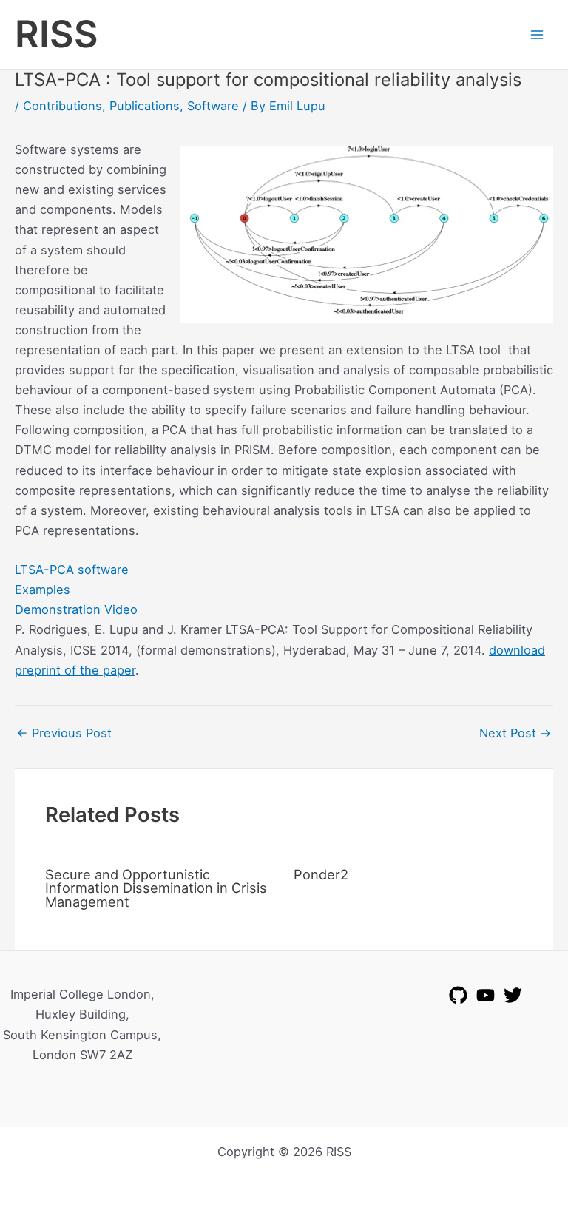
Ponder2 (321, 874)
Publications (144, 105)
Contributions (62, 105)
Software (213, 105)
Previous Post (64, 733)
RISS (56, 33)
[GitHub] (458, 995)
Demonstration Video (76, 609)
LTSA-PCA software (72, 569)
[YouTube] (485, 995)
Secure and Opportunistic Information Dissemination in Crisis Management (156, 887)
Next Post (515, 733)
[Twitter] (513, 995)
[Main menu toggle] (536, 34)
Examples (42, 589)
